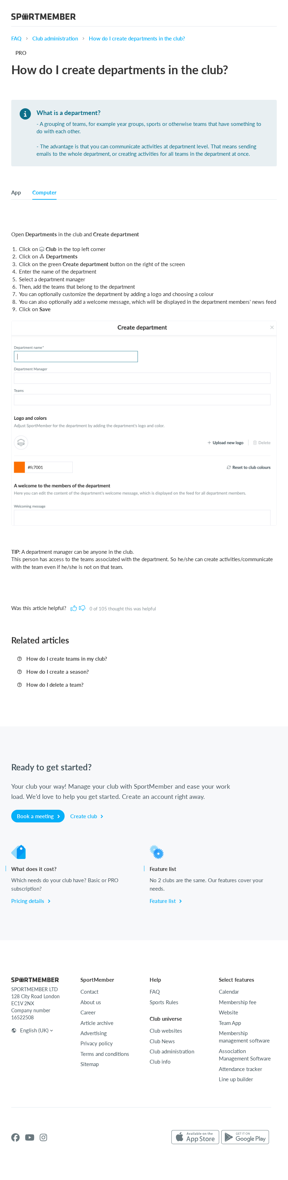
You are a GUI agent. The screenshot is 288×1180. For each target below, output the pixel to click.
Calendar (229, 991)
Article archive (96, 1023)
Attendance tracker (240, 1069)
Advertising (93, 1033)
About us (90, 1002)
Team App (230, 1023)
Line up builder (236, 1079)
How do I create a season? (57, 671)
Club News (162, 1041)
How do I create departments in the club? (137, 38)
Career (88, 1012)
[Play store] (245, 1137)
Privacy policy (96, 1043)
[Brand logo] (43, 17)
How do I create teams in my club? (66, 658)
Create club (84, 816)
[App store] (195, 1137)
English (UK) (34, 1030)
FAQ (16, 38)
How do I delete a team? (55, 684)
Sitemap (89, 1064)
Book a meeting (36, 816)
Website (228, 1012)
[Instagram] (43, 1137)
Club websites (166, 1030)
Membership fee (237, 1002)
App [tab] (16, 192)
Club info (160, 1061)
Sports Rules (164, 1002)
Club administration (55, 38)
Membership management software (244, 1037)
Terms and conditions (104, 1054)
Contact (89, 991)
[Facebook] (15, 1137)
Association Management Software (245, 1055)
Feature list (163, 901)
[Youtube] (29, 1137)
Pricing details (28, 901)
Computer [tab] (44, 192)
